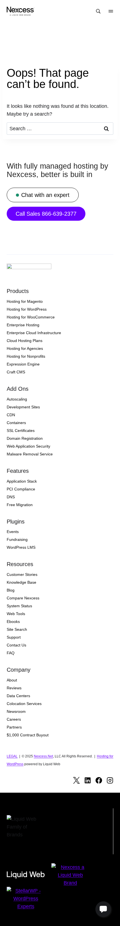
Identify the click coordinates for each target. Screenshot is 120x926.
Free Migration (20, 504)
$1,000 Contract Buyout (28, 735)
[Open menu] (110, 11)
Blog (11, 590)
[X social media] (76, 780)
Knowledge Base (21, 582)
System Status (19, 606)
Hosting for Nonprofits (26, 356)
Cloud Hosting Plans (24, 340)
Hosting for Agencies (25, 348)
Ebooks (13, 621)
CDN (11, 415)
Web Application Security (28, 446)
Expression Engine (23, 364)
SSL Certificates (21, 430)
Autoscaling (17, 399)
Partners (14, 727)
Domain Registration (25, 438)
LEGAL (12, 756)
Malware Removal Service (30, 454)
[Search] (98, 11)
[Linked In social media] (87, 780)
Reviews (14, 688)
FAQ (11, 653)
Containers (16, 422)
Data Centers (18, 696)
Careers (14, 719)
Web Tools (16, 613)
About (12, 680)
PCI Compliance (21, 489)
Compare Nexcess (23, 598)
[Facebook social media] (98, 780)
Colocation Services (24, 703)
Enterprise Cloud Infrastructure (34, 333)
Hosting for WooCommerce (31, 317)
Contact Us (16, 645)
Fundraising (17, 539)
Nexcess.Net (43, 756)
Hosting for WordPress (27, 309)
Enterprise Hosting (23, 325)
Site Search (17, 629)
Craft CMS (16, 372)
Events (13, 531)
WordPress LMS (21, 547)
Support (14, 637)
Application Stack (22, 481)
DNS (11, 497)
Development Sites (23, 407)
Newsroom (16, 711)
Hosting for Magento (25, 301)
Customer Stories (22, 574)
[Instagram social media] (110, 780)
